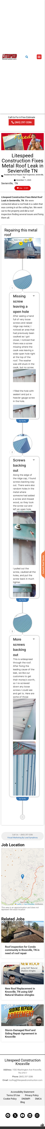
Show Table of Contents (22, 240)
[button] (39, 56)
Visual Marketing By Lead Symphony (22, 837)
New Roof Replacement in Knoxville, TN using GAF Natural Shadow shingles (20, 991)
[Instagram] (37, 1115)
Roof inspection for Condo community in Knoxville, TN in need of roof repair (22, 950)
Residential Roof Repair (13, 175)
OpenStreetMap (29, 904)
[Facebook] (8, 1115)
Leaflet (18, 904)
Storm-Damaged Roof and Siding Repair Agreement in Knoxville (21, 1033)
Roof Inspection (29, 175)
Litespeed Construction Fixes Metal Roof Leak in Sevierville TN (22, 163)
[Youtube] (22, 1115)
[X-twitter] (15, 1115)
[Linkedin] (29, 1115)
